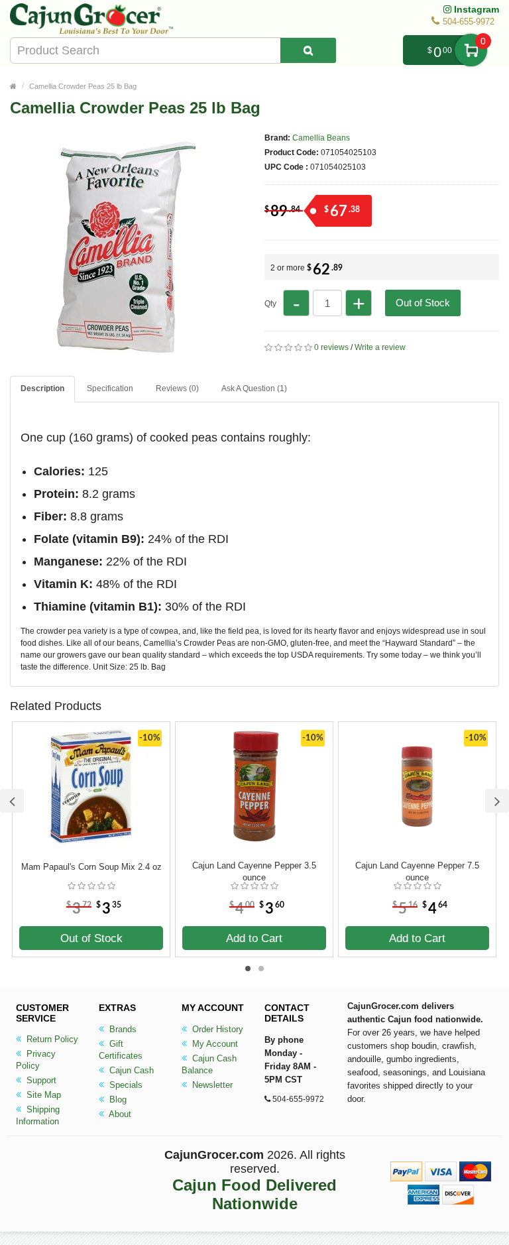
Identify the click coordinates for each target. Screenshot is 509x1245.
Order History (216, 1029)
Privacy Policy (36, 1060)
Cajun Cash (130, 1070)
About (119, 1114)
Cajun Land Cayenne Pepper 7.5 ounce (417, 871)
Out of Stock (423, 302)
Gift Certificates (120, 1050)
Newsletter (211, 1085)
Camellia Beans (321, 138)
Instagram (475, 9)
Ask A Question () (254, 388)
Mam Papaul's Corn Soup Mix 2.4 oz (91, 867)
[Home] (13, 86)
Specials (124, 1085)
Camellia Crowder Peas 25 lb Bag (83, 86)
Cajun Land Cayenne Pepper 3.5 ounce (254, 871)
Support (40, 1080)
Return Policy (51, 1039)
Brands (122, 1029)
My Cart (471, 50)
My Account (214, 1044)
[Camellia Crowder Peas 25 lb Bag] (126, 356)
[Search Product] (308, 50)
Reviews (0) (177, 388)
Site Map (42, 1095)
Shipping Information (38, 1115)
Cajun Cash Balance (209, 1064)
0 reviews (331, 347)
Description (42, 388)
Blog (117, 1099)
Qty (270, 303)
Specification (110, 388)
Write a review (380, 347)
